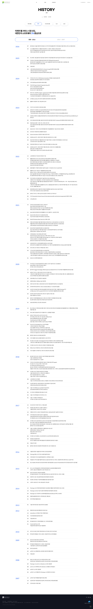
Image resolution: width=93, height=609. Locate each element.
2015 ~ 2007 (61, 39)
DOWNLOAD (83, 2)
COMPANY (54, 2)
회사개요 (29, 23)
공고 (64, 23)
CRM (45, 2)
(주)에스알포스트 (6, 2)
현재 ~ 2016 (32, 39)
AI (36, 2)
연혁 (38, 23)
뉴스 (57, 23)
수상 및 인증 (47, 23)
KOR (89, 2)
